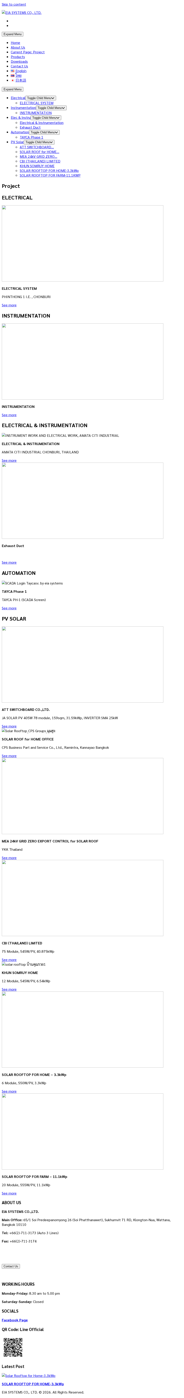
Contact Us (19, 66)
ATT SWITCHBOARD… (37, 147)
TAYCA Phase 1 (31, 137)
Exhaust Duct (30, 127)
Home (15, 42)
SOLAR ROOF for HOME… (39, 151)
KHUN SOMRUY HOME (37, 165)
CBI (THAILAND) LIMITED (40, 161)
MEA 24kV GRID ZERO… (38, 156)
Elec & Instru (21, 117)
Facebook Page (15, 1320)
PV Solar (17, 141)
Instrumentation (23, 107)
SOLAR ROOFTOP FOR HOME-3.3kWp (49, 170)
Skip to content (14, 4)
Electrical (18, 97)
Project (28, 52)
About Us (18, 47)
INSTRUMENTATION (36, 112)
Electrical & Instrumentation (42, 122)
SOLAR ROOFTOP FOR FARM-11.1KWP (50, 175)
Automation (20, 132)
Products (18, 56)
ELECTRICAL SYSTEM (36, 102)
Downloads (19, 61)
